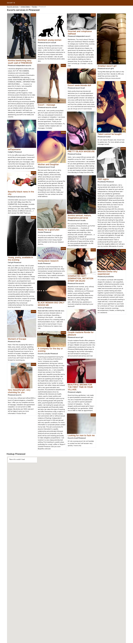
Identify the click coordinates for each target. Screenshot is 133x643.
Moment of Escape (17, 339)
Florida (34, 7)
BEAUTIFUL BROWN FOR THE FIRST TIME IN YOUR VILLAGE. (80, 387)
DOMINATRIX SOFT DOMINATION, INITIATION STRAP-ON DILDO (80, 278)
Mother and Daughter (48, 164)
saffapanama (14, 149)
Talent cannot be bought (110, 134)
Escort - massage (46, 105)
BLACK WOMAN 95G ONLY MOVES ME (51, 303)
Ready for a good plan (48, 229)
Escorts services (12, 7)
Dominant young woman (49, 40)
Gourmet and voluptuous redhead (80, 32)
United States (25, 7)
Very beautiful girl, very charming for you (19, 391)
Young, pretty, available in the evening (20, 258)
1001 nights (103, 179)
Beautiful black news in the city (21, 192)
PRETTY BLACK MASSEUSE (81, 151)
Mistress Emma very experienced (107, 272)
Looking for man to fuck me (81, 435)
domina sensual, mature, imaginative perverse (79, 216)
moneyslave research (48, 261)
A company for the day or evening (50, 349)
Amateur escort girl (107, 66)
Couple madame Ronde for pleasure (81, 333)
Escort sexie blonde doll (79, 85)
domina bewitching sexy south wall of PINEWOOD (20, 61)
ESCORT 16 (11, 3)
